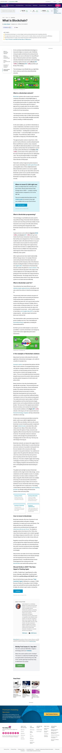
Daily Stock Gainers (56, 11)
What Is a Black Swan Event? (16, 687)
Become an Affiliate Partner (55, 740)
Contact (22, 737)
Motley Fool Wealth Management (54, 733)
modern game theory (32, 165)
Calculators (46, 733)
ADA (37, 149)
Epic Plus (31, 736)
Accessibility (48, 1)
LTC (25, 235)
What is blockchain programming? (7, 57)
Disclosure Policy (21, 749)
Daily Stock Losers (57, 13)
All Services (32, 729)
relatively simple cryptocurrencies (21, 288)
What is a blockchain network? (6, 52)
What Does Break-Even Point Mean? (17, 696)
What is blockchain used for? (7, 61)
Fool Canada (39, 731)
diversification (16, 563)
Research (22, 733)
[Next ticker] (52, 11)
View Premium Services (52, 714)
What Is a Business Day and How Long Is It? (35, 696)
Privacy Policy (13, 749)
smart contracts (33, 267)
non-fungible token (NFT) (27, 311)
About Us (22, 729)
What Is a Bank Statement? (35, 687)
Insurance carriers (17, 364)
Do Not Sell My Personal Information (33, 750)
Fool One (31, 740)
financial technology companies (21, 412)
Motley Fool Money (32, 743)
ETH (26, 63)
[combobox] (8, 11)
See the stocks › (21, 205)
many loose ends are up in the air (21, 529)
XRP (34, 409)
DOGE (36, 233)
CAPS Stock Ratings (46, 729)
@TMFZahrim (33, 633)
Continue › (18, 591)
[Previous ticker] (17, 11)
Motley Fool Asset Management (54, 730)
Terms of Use (6, 749)
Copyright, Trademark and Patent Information (44, 749)
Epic (31, 734)
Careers (22, 731)
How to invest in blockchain (7, 70)
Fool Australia (39, 729)
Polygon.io (16, 736)
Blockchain (16, 96)
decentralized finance (18, 322)
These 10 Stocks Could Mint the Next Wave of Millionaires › (18, 39)
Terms (7, 17)
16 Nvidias (29, 650)
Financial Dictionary (46, 736)
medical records (22, 426)
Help (59, 1)
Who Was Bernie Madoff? (26, 687)
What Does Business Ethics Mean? (26, 696)
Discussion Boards (46, 731)
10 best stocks (19, 199)
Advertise (23, 738)
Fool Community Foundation (54, 737)
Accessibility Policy (30, 749)
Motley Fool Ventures (55, 735)
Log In (55, 1)
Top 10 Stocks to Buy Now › (57, 5)
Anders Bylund (7, 24)
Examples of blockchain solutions (6, 66)
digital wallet (19, 265)
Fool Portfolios (32, 738)
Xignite (12, 736)
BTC (36, 61)
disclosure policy (32, 641)
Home (3, 17)
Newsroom (23, 735)
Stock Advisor (31, 732)
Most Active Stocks (56, 9)
